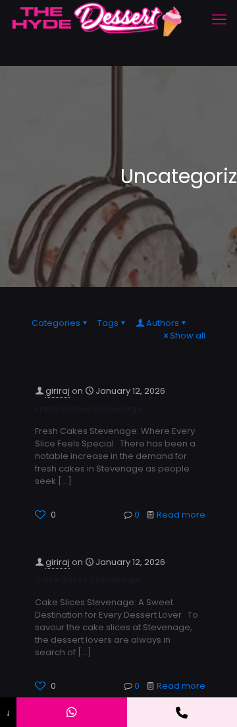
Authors (162, 323)
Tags (107, 323)
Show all (187, 335)
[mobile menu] (219, 20)
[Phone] (182, 712)
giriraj (57, 391)
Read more (181, 514)
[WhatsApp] (71, 712)
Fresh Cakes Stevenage (88, 408)
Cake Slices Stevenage (87, 580)
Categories (56, 323)
